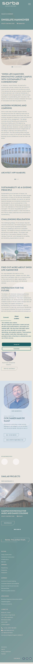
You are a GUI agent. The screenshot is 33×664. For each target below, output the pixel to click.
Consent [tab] (6, 317)
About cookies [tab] (16, 317)
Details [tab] (27, 317)
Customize (16, 348)
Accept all (16, 344)
